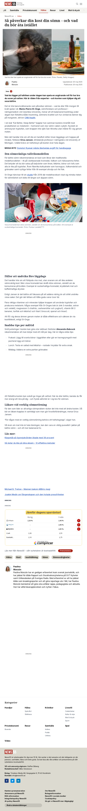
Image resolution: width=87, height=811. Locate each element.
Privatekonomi (30, 10)
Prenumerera (65, 551)
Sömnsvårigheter (61, 557)
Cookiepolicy (50, 799)
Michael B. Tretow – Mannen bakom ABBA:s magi (27, 489)
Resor (53, 10)
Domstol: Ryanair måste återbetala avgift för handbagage (44, 148)
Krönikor (49, 708)
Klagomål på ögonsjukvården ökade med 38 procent (29, 438)
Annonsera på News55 (14, 793)
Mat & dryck (74, 10)
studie (30, 175)
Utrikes (48, 736)
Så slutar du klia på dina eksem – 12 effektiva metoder (30, 443)
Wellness (28, 714)
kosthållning (32, 557)
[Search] (77, 4)
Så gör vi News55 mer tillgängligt (59, 801)
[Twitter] (12, 781)
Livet (62, 10)
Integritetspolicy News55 (15, 799)
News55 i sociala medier (55, 796)
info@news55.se (18, 776)
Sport (67, 721)
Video (7, 741)
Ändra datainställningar (17, 805)
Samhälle (14, 10)
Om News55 (50, 791)
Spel (67, 726)
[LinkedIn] (18, 781)
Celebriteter (69, 711)
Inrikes (47, 729)
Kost (18, 557)
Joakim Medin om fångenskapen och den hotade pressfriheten (34, 494)
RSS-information (12, 796)
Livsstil (68, 708)
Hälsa (43, 10)
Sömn (45, 557)
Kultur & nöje (70, 714)
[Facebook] (7, 781)
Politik (47, 733)
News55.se (9, 16)
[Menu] (81, 4)
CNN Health (30, 118)
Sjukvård (28, 711)
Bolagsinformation (53, 793)
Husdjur (8, 708)
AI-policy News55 (12, 801)
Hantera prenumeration (15, 791)
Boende (8, 729)
